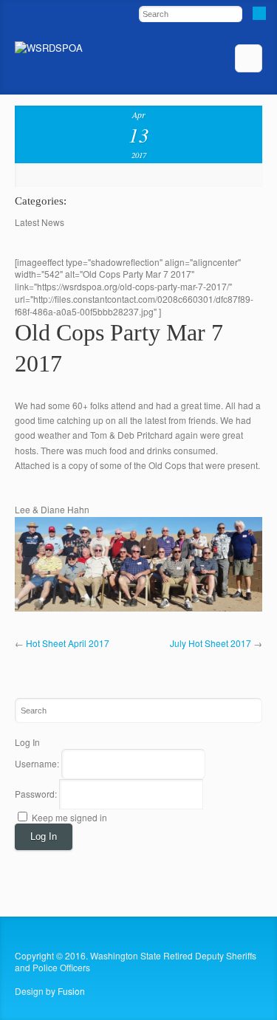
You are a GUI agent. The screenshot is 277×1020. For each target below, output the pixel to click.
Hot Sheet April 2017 (67, 643)
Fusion (71, 991)
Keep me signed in (69, 817)
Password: (37, 793)
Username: (38, 763)
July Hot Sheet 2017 (210, 643)
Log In (43, 836)
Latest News (39, 222)
